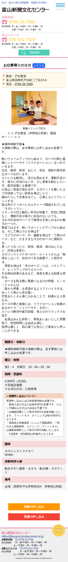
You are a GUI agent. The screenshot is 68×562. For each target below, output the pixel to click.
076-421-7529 (22, 39)
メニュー (60, 9)
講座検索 (34, 52)
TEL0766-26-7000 (24, 539)
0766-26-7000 (22, 22)
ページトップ (59, 530)
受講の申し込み (34, 516)
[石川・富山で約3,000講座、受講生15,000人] (27, 12)
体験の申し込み (34, 506)
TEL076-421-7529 (29, 548)
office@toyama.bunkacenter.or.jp (23, 536)
